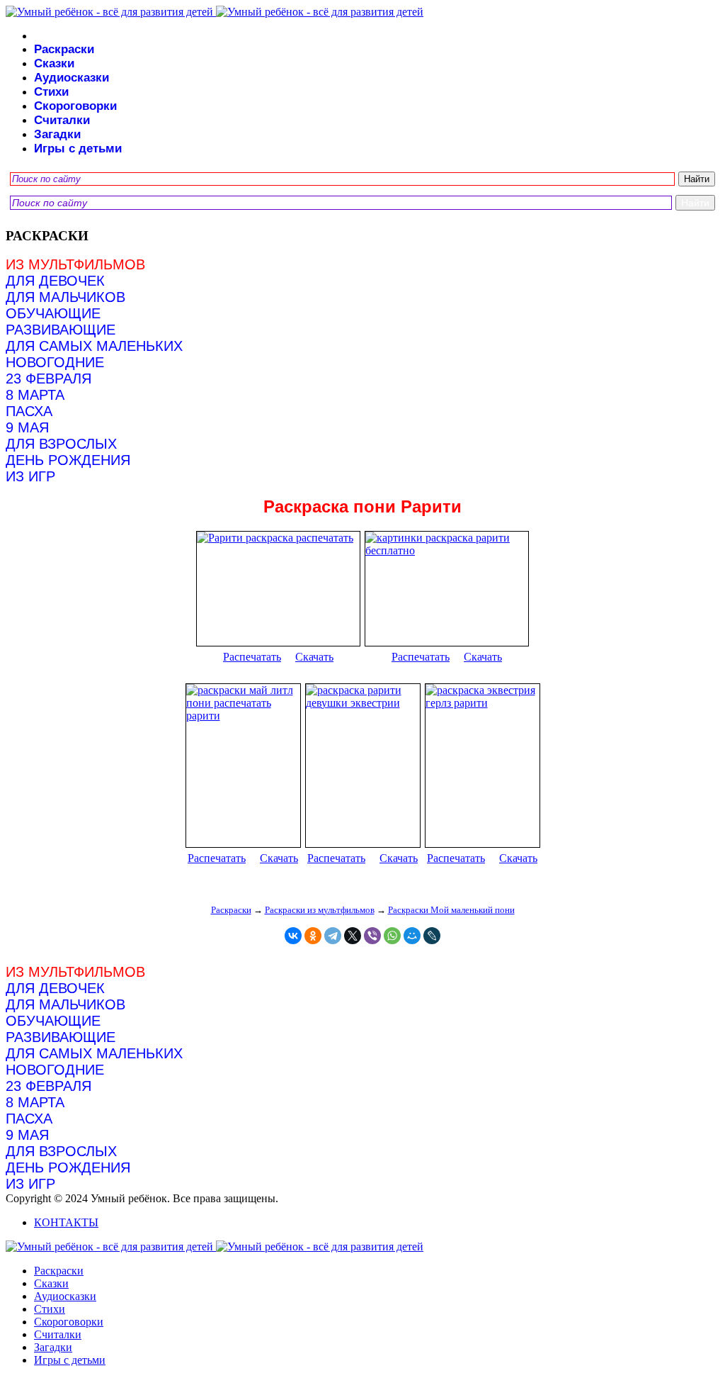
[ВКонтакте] (293, 935)
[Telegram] (332, 935)
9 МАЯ (27, 427)
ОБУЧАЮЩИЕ (53, 313)
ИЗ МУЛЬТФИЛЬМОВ (75, 264)
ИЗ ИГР (30, 476)
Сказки (54, 63)
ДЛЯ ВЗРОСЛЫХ (61, 444)
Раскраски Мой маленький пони (451, 909)
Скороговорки (75, 106)
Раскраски (64, 49)
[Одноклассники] (312, 935)
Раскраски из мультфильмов (320, 909)
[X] (352, 935)
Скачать (314, 657)
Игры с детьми (78, 148)
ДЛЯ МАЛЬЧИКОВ (65, 297)
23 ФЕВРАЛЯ (48, 378)
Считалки (62, 120)
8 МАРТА (35, 395)
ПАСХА (29, 411)
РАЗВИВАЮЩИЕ (60, 329)
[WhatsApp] (392, 935)
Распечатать (252, 657)
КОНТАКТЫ (66, 1222)
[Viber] (372, 935)
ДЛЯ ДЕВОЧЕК (55, 281)
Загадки (57, 134)
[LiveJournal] (431, 935)
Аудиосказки (71, 77)
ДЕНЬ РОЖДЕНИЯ (68, 460)
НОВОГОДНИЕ (55, 362)
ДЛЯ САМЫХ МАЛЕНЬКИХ (94, 346)
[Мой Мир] (412, 935)
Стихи (51, 92)
